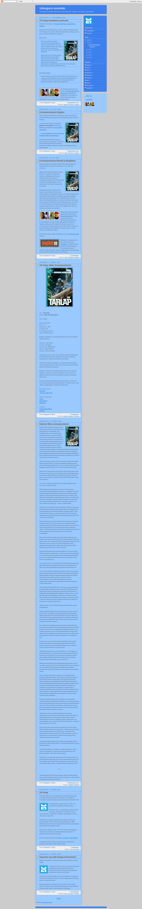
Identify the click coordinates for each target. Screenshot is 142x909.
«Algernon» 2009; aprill (45, 393)
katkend (71, 785)
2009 (88, 40)
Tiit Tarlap (71, 104)
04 (89, 55)
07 (89, 50)
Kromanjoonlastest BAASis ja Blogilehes (57, 161)
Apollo (41, 399)
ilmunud (65, 416)
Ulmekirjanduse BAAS (67, 216)
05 (89, 52)
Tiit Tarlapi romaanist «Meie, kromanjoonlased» (51, 134)
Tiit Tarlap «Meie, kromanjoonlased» (55, 265)
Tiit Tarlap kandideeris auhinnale (53, 21)
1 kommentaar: (75, 847)
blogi (66, 153)
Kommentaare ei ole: (73, 102)
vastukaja (76, 104)
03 (89, 57)
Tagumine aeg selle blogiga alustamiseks (57, 857)
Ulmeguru (89, 33)
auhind (66, 104)
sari (69, 893)
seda (63, 250)
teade (71, 893)
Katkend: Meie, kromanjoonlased (54, 424)
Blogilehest (64, 244)
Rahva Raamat (43, 401)
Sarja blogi (42, 391)
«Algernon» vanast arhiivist (70, 838)
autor (71, 849)
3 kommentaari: (75, 255)
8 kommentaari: (75, 891)
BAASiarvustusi (74, 234)
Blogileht (41, 411)
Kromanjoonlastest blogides (52, 112)
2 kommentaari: (75, 414)
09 (89, 42)
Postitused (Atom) (47, 902)
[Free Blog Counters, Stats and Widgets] (85, 109)
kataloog (70, 416)
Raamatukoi (42, 403)
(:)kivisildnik (90, 31)
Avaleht (59, 898)
